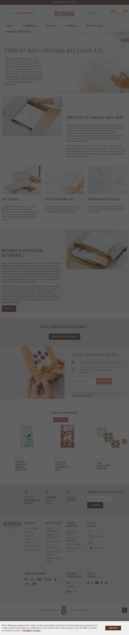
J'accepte (113, 628)
